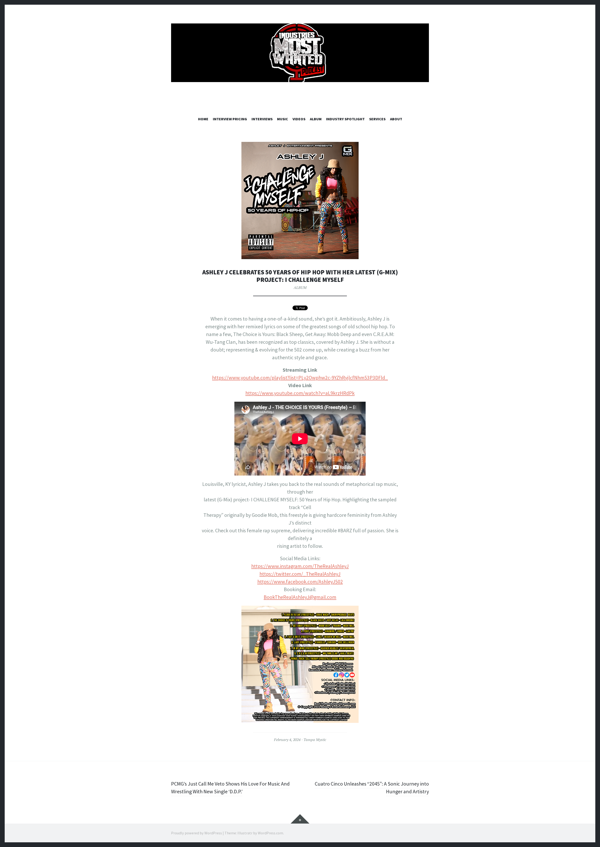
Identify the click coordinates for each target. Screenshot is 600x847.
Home (203, 119)
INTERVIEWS (262, 119)
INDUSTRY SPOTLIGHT (345, 119)
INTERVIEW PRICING (230, 119)
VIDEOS (298, 119)
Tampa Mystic (315, 739)
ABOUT (396, 119)
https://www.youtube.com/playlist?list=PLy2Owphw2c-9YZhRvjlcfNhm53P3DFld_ (300, 377)
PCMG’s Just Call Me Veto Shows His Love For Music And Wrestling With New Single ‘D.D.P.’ (230, 787)
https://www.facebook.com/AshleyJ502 (300, 581)
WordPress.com (270, 833)
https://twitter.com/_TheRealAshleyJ (300, 574)
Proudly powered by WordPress (196, 833)
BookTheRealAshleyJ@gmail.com (300, 597)
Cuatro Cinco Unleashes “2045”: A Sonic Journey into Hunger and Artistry (372, 787)
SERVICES (377, 119)
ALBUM (316, 119)
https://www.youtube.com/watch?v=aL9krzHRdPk (300, 393)
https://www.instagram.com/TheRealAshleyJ (300, 566)
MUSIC (282, 119)
